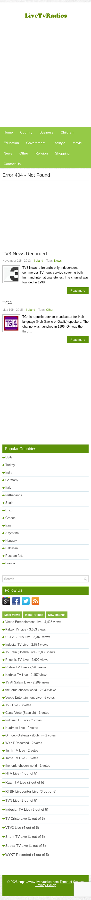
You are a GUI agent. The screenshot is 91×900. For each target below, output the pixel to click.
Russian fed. (14, 556)
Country (26, 132)
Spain (9, 503)
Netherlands (13, 495)
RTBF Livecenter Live (22, 791)
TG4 (7, 302)
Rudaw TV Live (16, 667)
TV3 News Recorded (24, 253)
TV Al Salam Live (17, 682)
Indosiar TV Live (16, 644)
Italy (8, 487)
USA (8, 457)
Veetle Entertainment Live (23, 622)
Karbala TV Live (16, 675)
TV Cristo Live (16, 818)
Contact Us (12, 164)
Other (23, 153)
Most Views (12, 615)
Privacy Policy (45, 885)
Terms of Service (72, 882)
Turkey (10, 465)
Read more (77, 290)
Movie (77, 143)
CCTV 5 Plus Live (18, 637)
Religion (41, 153)
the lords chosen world (21, 690)
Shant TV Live (16, 836)
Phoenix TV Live (17, 660)
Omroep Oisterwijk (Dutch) (23, 735)
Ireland (38, 260)
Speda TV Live (16, 846)
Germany (11, 480)
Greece (10, 518)
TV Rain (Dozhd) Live (20, 652)
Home (8, 132)
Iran (8, 525)
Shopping (62, 153)
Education (11, 143)
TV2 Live (11, 705)
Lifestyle (59, 143)
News (8, 153)
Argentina (12, 533)
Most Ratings (34, 615)
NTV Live (12, 773)
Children (67, 132)
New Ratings (57, 615)
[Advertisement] (45, 75)
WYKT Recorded (17, 743)
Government (35, 143)
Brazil (9, 510)
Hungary (11, 540)
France (10, 563)
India (8, 472)
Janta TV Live (15, 758)
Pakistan (11, 548)
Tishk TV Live (15, 750)
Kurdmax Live (15, 728)
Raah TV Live (15, 782)
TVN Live (12, 800)
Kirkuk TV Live (15, 629)
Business (46, 132)
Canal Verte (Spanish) (20, 712)
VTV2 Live (13, 827)
